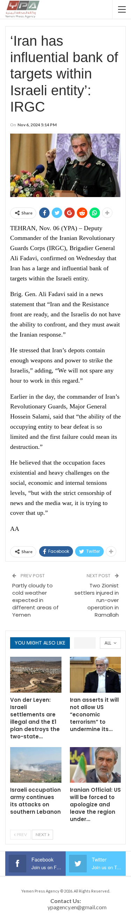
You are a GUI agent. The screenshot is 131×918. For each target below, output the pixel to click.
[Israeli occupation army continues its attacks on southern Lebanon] (35, 765)
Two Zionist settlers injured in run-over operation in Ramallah (96, 600)
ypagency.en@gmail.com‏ (77, 907)
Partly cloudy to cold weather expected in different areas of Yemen (35, 600)
